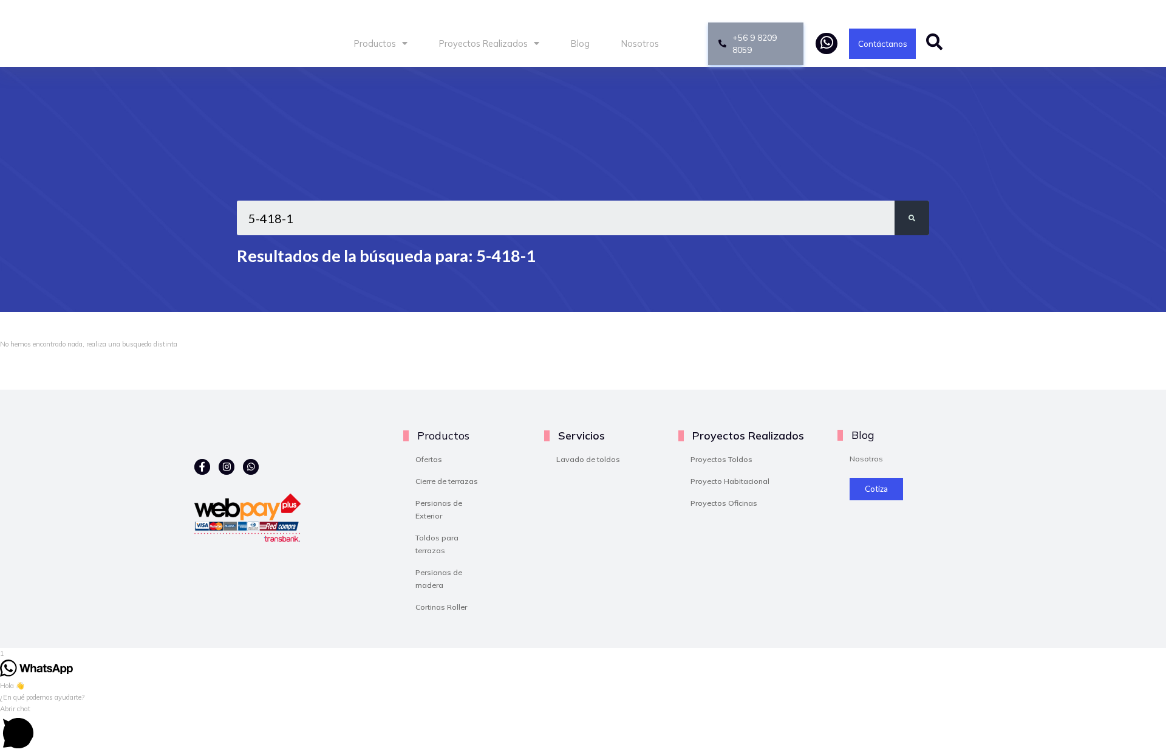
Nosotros (640, 43)
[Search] (912, 218)
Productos (375, 43)
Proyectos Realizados (483, 43)
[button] (583, 729)
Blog (580, 43)
